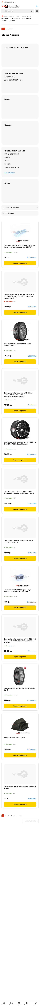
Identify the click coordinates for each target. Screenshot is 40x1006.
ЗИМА (7, 99)
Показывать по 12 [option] (30, 821)
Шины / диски (26, 16)
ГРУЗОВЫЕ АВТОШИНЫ (16, 48)
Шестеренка (10, 6)
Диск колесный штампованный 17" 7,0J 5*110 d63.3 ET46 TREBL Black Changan (20, 443)
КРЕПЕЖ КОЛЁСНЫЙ (14, 151)
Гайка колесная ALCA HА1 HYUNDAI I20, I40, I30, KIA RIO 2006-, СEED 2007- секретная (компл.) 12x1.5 (19, 296)
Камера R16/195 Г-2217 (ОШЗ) (14, 737)
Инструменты (15, 18)
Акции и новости (9, 16)
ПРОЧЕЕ (7, 164)
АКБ (18, 16)
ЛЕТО (7, 183)
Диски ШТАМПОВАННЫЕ (13, 80)
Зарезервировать (20, 263)
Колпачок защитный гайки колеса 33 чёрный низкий (20, 787)
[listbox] (31, 821)
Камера (8, 125)
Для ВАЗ (4, 20)
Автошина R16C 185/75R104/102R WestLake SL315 (19, 689)
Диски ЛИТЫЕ (9, 76)
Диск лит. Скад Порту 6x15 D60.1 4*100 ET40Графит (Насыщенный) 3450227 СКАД (19, 492)
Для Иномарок (26, 18)
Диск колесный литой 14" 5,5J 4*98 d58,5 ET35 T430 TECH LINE (18, 541)
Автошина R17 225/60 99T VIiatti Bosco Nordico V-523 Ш (17, 344)
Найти (31, 11)
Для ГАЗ (12, 20)
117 (21, 815)
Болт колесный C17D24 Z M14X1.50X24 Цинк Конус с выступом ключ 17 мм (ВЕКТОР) (20, 246)
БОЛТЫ (7, 157)
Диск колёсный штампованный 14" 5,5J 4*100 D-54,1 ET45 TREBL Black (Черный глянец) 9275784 (20, 640)
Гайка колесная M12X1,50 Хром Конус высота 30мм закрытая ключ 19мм (17, 590)
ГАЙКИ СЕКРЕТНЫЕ (11, 154)
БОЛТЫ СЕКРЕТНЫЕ (11, 167)
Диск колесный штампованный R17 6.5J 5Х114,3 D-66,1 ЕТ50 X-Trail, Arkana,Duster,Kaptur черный (18, 394)
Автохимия (4, 18)
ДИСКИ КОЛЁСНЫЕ (13, 73)
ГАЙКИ (6, 161)
